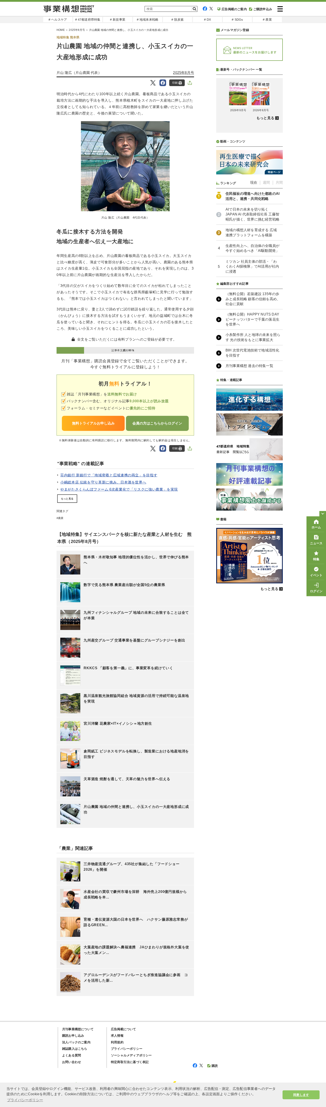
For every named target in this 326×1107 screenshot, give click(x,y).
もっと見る (67, 498)
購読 (215, 1065)
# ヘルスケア (58, 19)
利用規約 (117, 1042)
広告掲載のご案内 (234, 9)
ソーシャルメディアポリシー (131, 1055)
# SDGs (237, 19)
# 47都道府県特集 (87, 19)
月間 (279, 182)
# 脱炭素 (177, 19)
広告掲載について (123, 1029)
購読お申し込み (73, 1035)
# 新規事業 (117, 19)
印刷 (175, 82)
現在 (253, 182)
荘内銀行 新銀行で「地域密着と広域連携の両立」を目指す (108, 475)
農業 (60, 518)
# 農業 (267, 19)
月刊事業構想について (78, 1029)
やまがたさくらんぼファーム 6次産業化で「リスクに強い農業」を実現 (119, 489)
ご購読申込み (262, 9)
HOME (61, 30)
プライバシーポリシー (126, 1048)
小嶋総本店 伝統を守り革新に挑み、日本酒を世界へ (103, 482)
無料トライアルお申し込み (93, 423)
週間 (266, 182)
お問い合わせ (71, 1062)
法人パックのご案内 (76, 1042)
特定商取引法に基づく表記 (130, 1062)
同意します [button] (301, 1095)
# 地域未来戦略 (148, 19)
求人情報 (117, 1035)
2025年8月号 (77, 30)
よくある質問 (71, 1055)
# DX (207, 19)
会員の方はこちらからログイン (157, 423)
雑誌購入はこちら (74, 1048)
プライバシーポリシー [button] (25, 1100)
